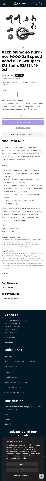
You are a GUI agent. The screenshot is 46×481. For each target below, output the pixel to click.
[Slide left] (18, 47)
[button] (4, 3)
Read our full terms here (11, 299)
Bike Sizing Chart (11, 377)
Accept (21, 464)
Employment (9, 372)
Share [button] (6, 273)
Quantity (4, 90)
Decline (22, 470)
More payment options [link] (23, 127)
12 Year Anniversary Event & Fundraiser (19, 362)
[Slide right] (27, 47)
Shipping (4, 78)
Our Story (8, 357)
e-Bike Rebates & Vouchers (14, 392)
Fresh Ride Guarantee (12, 387)
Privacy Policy (21, 458)
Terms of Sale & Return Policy (15, 382)
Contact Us (8, 342)
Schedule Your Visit (11, 367)
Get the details (7, 288)
